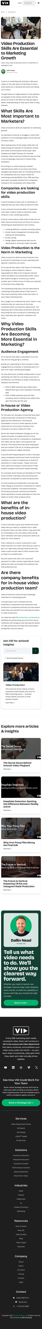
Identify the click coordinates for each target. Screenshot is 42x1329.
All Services (21, 1140)
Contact (21, 1278)
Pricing (21, 1274)
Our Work (21, 1270)
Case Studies (21, 1234)
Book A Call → (21, 1003)
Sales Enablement (21, 1172)
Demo (21, 1266)
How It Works (21, 1226)
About (21, 1262)
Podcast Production (21, 1160)
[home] (5, 3)
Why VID (21, 1230)
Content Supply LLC (20, 1315)
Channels (21, 1247)
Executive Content (21, 1164)
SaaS (21, 1191)
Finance (21, 1195)
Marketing (12, 12)
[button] (38, 3)
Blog (3, 12)
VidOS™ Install (21, 1136)
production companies (28, 617)
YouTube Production (21, 1155)
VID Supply (21, 1132)
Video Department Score (21, 1124)
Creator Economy (21, 1207)
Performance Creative (21, 1168)
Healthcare (21, 1199)
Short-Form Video (21, 1176)
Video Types (21, 1243)
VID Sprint (21, 1128)
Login (20, 3)
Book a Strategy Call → (21, 1102)
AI (21, 1203)
